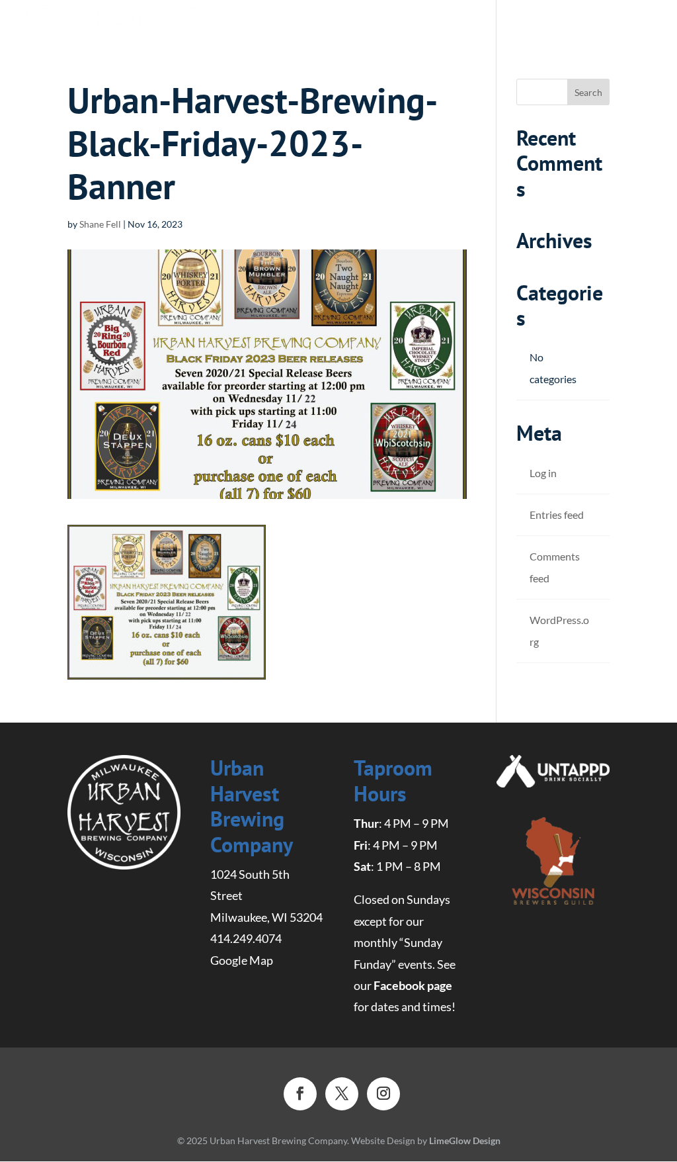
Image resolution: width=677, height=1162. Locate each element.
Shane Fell (100, 224)
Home (157, 20)
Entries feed (557, 514)
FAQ (483, 21)
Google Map (241, 960)
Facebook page (413, 985)
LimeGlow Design (464, 1140)
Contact (597, 21)
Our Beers (222, 21)
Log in (543, 473)
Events (532, 21)
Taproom (426, 21)
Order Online (325, 21)
